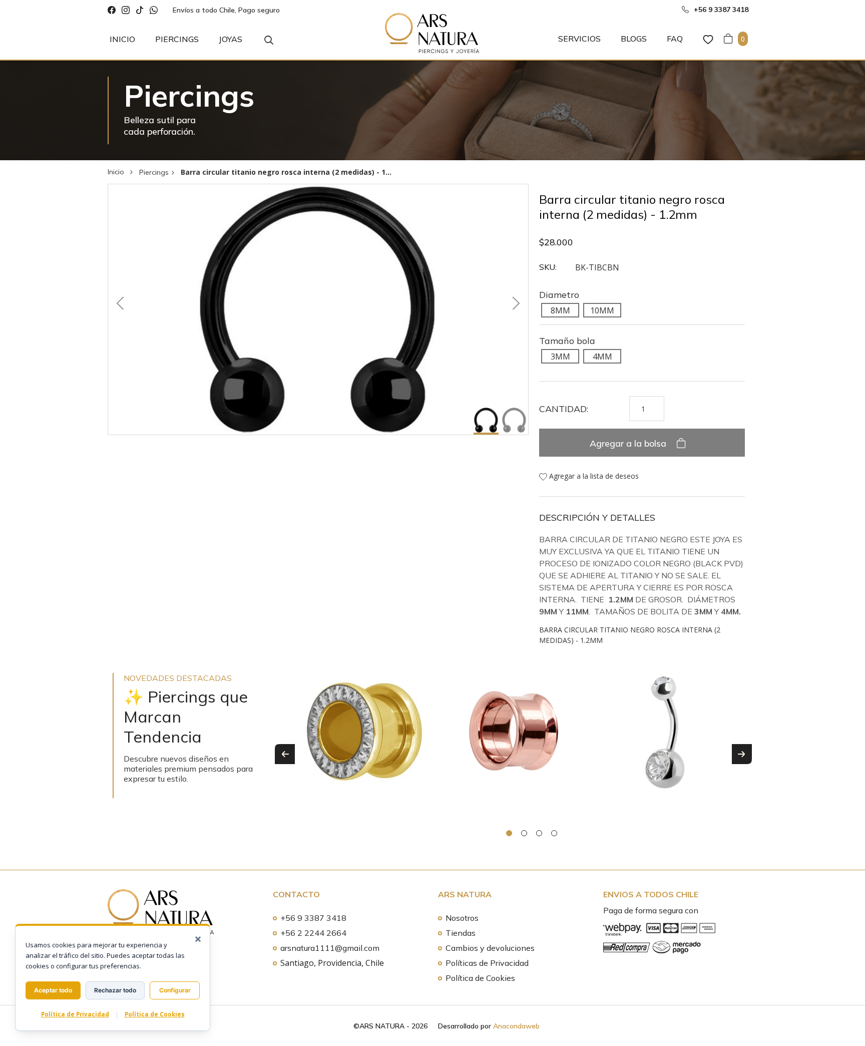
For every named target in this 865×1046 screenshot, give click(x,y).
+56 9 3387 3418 (313, 918)
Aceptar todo (53, 990)
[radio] (560, 309)
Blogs (634, 39)
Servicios (579, 39)
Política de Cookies (480, 978)
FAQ (675, 39)
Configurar (175, 990)
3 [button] (539, 833)
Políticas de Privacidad (487, 963)
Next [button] (741, 754)
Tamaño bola (567, 340)
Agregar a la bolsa (629, 443)
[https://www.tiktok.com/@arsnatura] (140, 10)
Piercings (177, 39)
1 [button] (509, 833)
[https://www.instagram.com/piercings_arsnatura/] (126, 10)
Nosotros (462, 918)
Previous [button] (284, 754)
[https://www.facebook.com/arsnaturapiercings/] (112, 10)
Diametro (559, 294)
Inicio (122, 39)
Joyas (230, 39)
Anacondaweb (516, 1025)
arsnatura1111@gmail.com (329, 948)
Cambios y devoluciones (490, 948)
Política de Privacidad (75, 1014)
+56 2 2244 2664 (313, 933)
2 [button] (524, 833)
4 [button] (554, 833)
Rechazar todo (115, 990)
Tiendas (461, 933)
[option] (364, 741)
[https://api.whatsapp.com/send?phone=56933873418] (154, 10)
